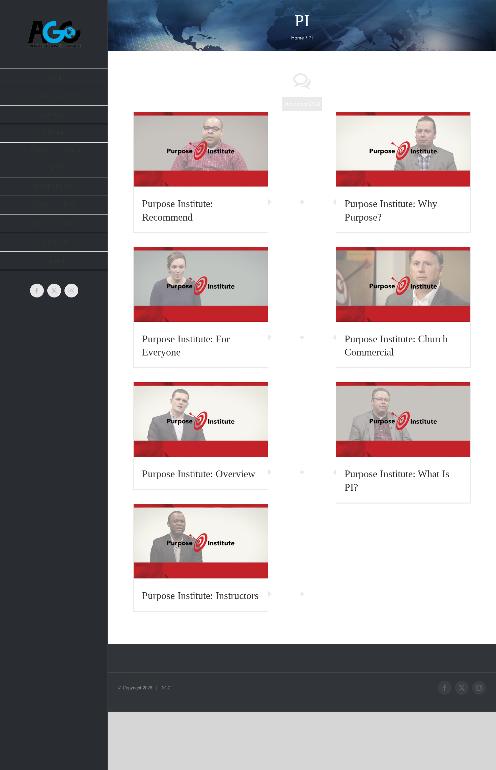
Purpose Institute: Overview (198, 473)
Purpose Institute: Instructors (200, 595)
